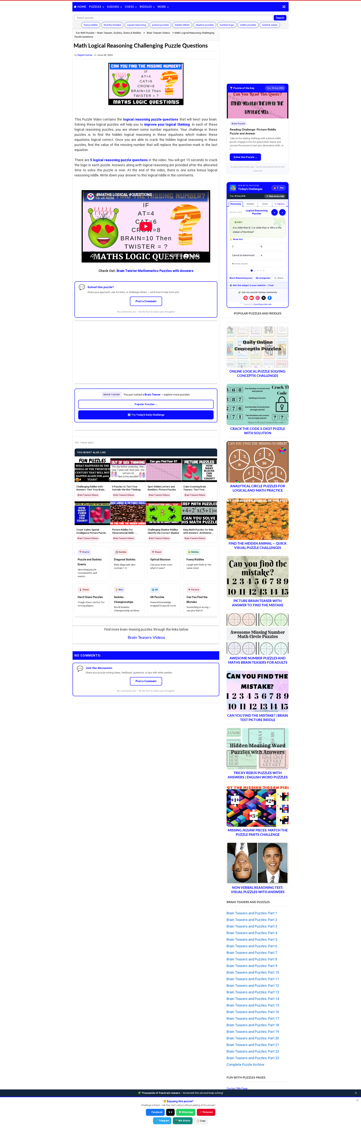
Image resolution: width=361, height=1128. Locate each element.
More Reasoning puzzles (242, 278)
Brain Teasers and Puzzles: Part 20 (253, 1038)
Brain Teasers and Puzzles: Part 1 (252, 913)
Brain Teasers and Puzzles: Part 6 (252, 946)
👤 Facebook (155, 1112)
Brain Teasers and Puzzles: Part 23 (253, 1058)
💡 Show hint (236, 239)
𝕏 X (170, 1112)
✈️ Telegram (162, 1120)
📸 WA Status (182, 1120)
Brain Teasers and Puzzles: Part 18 (253, 1025)
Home (81, 7)
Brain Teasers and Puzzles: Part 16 (253, 1012)
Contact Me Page (237, 1088)
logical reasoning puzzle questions (150, 119)
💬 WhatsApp (185, 1112)
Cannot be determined (243, 255)
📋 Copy (201, 1121)
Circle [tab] (265, 204)
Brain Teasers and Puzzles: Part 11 (253, 979)
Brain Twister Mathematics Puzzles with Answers (155, 271)
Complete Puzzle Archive (245, 1065)
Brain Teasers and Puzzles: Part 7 (252, 953)
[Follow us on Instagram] (258, 298)
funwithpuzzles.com (263, 304)
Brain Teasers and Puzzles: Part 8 (252, 959)
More (162, 7)
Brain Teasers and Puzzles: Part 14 (253, 999)
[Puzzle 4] (261, 270)
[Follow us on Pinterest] (245, 298)
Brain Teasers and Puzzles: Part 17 (253, 1018)
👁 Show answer (240, 264)
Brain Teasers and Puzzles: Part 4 (252, 933)
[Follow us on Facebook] (270, 298)
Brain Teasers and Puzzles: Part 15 (253, 1005)
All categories (263, 278)
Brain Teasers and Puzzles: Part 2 (252, 920)
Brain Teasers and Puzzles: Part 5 (252, 939)
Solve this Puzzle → (245, 157)
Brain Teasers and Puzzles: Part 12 (253, 986)
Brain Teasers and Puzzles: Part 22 (253, 1051)
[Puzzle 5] (264, 270)
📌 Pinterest (206, 1112)
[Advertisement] (145, 349)
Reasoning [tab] (236, 204)
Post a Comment (146, 301)
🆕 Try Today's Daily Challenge (146, 414)
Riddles (146, 7)
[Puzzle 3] (258, 270)
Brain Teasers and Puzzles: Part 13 (253, 992)
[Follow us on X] (264, 298)
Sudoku (113, 7)
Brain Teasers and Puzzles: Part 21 (253, 1045)
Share (280, 278)
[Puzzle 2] (255, 270)
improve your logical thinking (167, 124)
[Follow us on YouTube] (252, 298)
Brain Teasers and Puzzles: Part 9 (252, 966)
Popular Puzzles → (146, 404)
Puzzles (95, 7)
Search (280, 17)
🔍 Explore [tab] (279, 204)
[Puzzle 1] (252, 271)
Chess (129, 7)
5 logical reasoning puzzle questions (119, 160)
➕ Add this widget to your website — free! (252, 285)
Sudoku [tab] (250, 204)
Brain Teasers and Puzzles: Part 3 (252, 926)
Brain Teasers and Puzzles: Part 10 (253, 972)
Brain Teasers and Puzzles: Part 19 (253, 1032)
